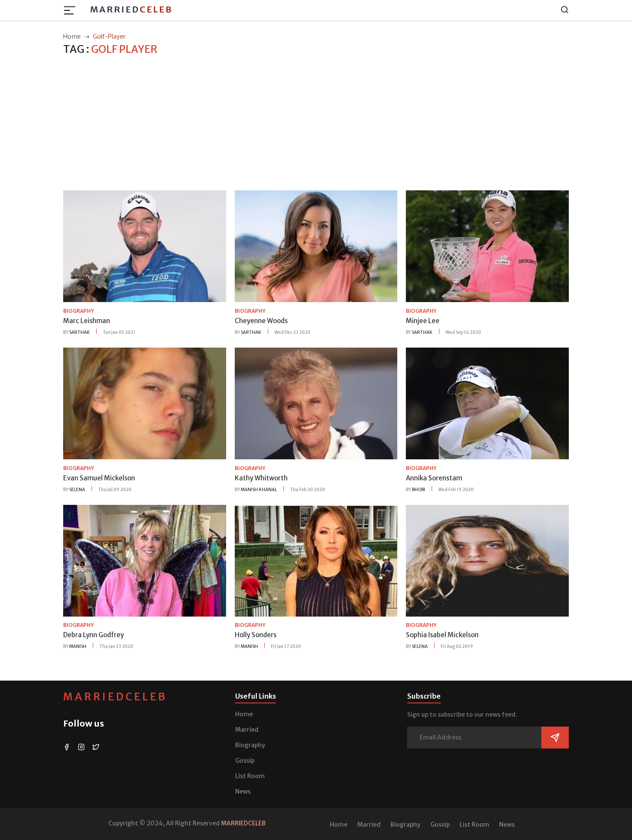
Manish (77, 646)
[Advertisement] (316, 123)
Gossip (245, 760)
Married (131, 9)
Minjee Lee (422, 321)
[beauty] (144, 245)
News (243, 791)
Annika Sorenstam (434, 478)
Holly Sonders (255, 635)
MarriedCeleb (115, 696)
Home (244, 714)
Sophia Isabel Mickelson (442, 635)
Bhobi (418, 489)
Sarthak (79, 332)
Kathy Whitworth (261, 478)
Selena (77, 489)
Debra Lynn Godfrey (93, 635)
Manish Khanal (259, 489)
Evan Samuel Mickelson (99, 478)
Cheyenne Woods (261, 321)
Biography (250, 745)
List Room (250, 776)
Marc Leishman (86, 321)
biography (78, 311)
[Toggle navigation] (72, 10)
